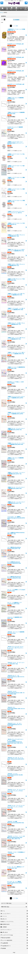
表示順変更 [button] (17, 19)
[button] (1, 3)
